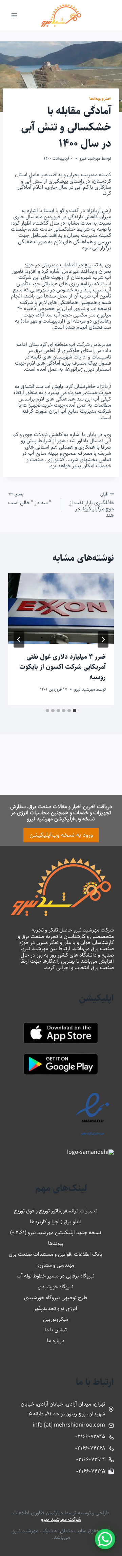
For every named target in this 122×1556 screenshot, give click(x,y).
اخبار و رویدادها (100, 98)
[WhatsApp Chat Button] (105, 1539)
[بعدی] (19, 639)
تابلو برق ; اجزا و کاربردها (55, 1221)
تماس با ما (56, 1330)
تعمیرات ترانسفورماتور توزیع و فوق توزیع (55, 1211)
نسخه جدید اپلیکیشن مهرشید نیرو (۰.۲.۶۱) (55, 1232)
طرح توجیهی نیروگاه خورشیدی (55, 1297)
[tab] (74, 710)
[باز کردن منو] (14, 15)
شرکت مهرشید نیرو (61, 1519)
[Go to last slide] (103, 639)
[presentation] (61, 608)
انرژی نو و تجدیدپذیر (55, 1308)
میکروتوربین (55, 1319)
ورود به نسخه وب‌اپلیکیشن (61, 835)
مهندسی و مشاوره (55, 1265)
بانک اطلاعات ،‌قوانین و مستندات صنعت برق (55, 1254)
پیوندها (55, 1243)
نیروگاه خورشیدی (56, 1287)
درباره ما (55, 1340)
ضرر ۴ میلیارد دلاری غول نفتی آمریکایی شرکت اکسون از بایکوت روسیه (62, 667)
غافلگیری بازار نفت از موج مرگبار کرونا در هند (91, 504)
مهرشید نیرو (90, 158)
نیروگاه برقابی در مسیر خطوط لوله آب (56, 1276)
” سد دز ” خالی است (29, 498)
